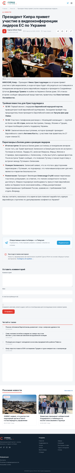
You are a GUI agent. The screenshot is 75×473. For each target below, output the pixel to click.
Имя (3, 289)
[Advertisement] (37, 221)
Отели (41, 447)
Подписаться (63, 243)
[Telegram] (67, 3)
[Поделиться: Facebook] (66, 31)
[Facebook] (4, 447)
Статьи (60, 450)
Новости (12, 8)
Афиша (60, 441)
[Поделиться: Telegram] (58, 31)
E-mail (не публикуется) (10, 296)
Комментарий (7, 272)
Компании (61, 443)
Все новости (69, 390)
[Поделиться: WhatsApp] (62, 31)
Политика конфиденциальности (9, 462)
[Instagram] (7, 447)
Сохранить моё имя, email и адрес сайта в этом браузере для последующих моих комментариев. (34, 307)
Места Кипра (43, 450)
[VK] (10, 447)
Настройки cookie (5, 464)
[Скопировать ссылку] (71, 31)
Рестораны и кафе (63, 445)
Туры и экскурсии (63, 447)
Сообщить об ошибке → (25, 259)
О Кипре (41, 452)
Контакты (3, 460)
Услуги (41, 445)
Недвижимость (43, 443)
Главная (4, 8)
